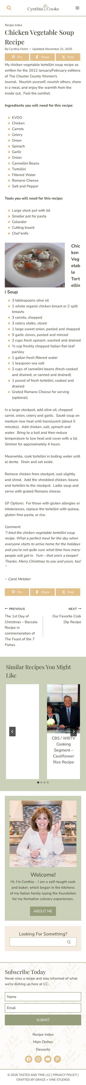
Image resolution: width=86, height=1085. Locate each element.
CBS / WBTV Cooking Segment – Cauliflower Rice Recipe (63, 750)
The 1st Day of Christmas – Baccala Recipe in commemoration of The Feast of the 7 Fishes (21, 627)
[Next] (73, 731)
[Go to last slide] (12, 731)
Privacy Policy (65, 1075)
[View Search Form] (9, 8)
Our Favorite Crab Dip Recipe (66, 615)
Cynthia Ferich (18, 49)
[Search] (68, 941)
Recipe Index (13, 25)
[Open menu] (77, 8)
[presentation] (63, 709)
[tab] (38, 782)
